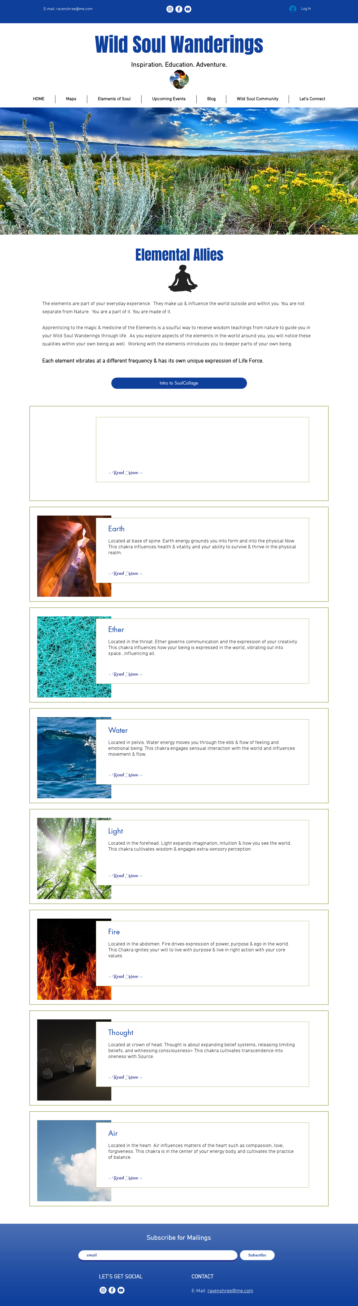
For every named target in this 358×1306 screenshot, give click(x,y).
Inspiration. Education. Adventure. (180, 65)
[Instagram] (169, 9)
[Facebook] (178, 9)
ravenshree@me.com (74, 9)
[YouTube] (187, 9)
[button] (128, 473)
